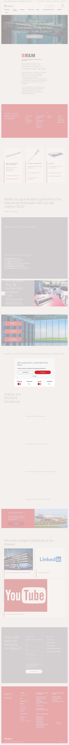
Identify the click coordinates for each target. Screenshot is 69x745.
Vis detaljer (34, 377)
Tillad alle (42, 372)
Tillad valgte (25, 372)
